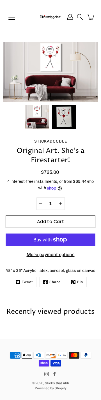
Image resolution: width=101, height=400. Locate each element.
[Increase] (60, 203)
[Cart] (90, 16)
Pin (80, 282)
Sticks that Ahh (57, 383)
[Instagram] (46, 374)
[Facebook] (54, 374)
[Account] (70, 16)
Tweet (27, 282)
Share (55, 282)
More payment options (51, 254)
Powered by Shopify (50, 388)
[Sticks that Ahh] (50, 17)
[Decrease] (40, 203)
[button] (80, 17)
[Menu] (12, 17)
